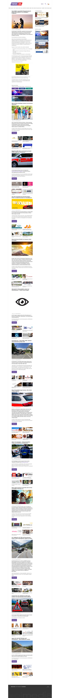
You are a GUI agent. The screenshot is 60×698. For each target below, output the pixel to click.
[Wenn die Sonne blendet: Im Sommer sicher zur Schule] (22, 249)
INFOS (21, 61)
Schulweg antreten (25, 462)
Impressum (13, 686)
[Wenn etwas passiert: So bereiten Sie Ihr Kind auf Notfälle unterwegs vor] (22, 497)
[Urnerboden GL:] (22, 351)
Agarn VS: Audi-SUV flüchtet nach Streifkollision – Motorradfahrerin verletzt (21, 639)
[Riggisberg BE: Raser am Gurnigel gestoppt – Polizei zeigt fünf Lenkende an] (22, 160)
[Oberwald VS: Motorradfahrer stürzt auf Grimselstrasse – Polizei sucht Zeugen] (22, 301)
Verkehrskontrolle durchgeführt (17, 171)
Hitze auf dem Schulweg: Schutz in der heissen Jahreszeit (22, 104)
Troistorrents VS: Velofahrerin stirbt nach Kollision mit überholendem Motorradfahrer (21, 596)
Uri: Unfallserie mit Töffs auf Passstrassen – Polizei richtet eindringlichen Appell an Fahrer (22, 538)
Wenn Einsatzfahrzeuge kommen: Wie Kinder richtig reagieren (22, 391)
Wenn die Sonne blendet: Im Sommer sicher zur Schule (21, 240)
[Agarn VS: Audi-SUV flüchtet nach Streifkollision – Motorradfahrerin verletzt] (22, 646)
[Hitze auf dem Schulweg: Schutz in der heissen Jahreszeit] (22, 113)
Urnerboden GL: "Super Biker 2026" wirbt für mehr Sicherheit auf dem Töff (21, 341)
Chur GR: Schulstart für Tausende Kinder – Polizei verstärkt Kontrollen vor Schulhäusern (22, 197)
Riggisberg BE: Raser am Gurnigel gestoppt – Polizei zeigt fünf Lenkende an (22, 152)
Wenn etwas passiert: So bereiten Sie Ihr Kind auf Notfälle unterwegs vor (22, 488)
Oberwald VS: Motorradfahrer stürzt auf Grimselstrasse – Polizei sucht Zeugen (20, 290)
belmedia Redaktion (18, 29)
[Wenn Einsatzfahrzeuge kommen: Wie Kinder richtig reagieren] (22, 399)
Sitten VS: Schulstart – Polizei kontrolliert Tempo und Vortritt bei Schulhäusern (21, 443)
